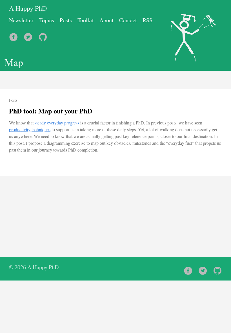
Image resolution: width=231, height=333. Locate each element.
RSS (147, 20)
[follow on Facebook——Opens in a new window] (15, 35)
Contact (128, 20)
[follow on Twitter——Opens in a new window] (30, 35)
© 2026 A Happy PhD (34, 267)
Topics (46, 20)
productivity (19, 129)
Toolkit (85, 20)
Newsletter (21, 20)
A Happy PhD (28, 8)
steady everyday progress (57, 123)
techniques (41, 129)
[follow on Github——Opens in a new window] (44, 35)
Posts (66, 20)
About (106, 20)
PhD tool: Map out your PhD (50, 111)
